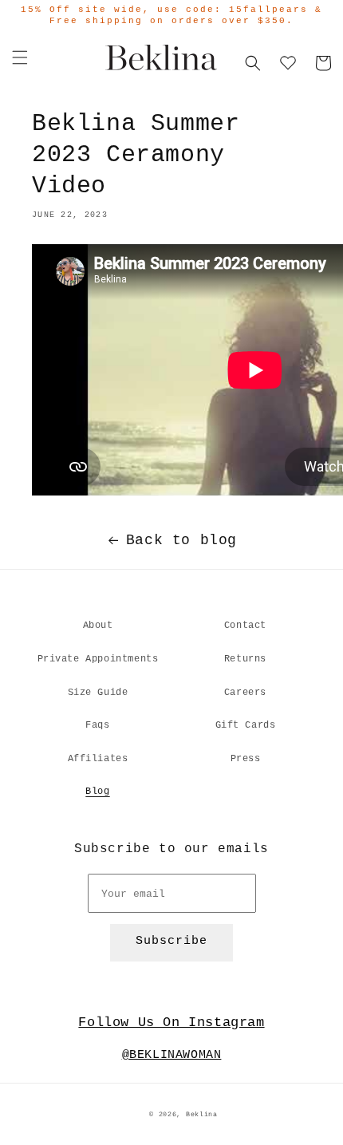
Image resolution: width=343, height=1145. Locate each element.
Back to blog (181, 540)
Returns (245, 659)
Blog (97, 791)
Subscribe (171, 941)
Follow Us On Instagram (171, 1022)
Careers (245, 692)
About (98, 625)
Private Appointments (98, 659)
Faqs (97, 725)
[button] (19, 57)
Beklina (202, 1115)
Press (246, 758)
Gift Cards (245, 725)
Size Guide (98, 692)
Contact (245, 625)
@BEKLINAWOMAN (172, 1055)
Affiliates (98, 758)
